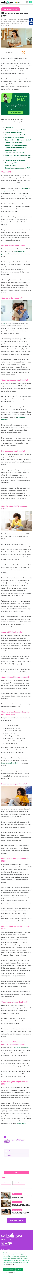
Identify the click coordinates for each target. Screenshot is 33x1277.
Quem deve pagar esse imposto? (15, 135)
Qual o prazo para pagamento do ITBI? (18, 155)
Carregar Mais (16, 1220)
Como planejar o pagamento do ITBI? (17, 168)
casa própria (21, 1123)
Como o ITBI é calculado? (13, 142)
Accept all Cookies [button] (8, 1269)
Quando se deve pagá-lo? (13, 132)
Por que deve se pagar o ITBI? (15, 130)
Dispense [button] (19, 1269)
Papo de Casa (5, 1249)
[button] (9, 1272)
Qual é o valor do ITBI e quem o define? (18, 140)
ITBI (4, 323)
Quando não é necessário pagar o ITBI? (18, 158)
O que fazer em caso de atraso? (15, 160)
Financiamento (18, 1182)
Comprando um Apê (12, 9)
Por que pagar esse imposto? (14, 137)
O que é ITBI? (9, 127)
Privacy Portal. (10, 1264)
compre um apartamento (21, 1047)
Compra (6, 1182)
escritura (12, 349)
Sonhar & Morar (7, 2)
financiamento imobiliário (9, 763)
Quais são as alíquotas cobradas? (16, 145)
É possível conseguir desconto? (15, 152)
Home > (5, 9)
